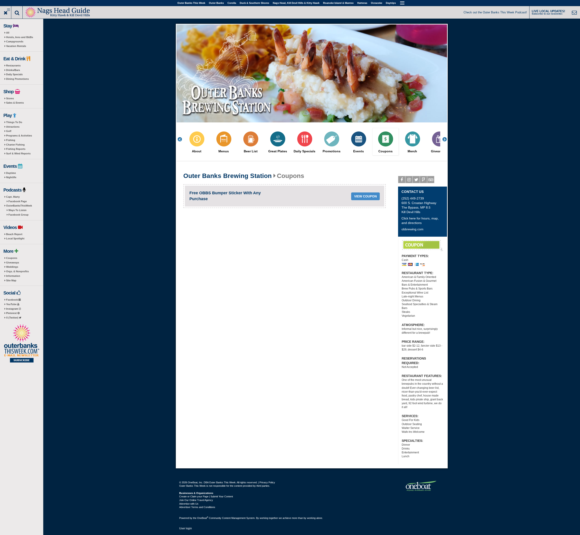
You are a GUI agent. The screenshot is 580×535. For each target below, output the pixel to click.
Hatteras (362, 3)
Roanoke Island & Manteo (338, 3)
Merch (412, 151)
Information (13, 276)
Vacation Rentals (16, 46)
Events (358, 151)
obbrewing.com (412, 229)
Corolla (231, 3)
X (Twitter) (12, 317)
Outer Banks (216, 3)
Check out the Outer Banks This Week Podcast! (495, 12)
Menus (223, 151)
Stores (10, 98)
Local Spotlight (15, 238)
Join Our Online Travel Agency (196, 500)
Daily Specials (14, 74)
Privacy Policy (267, 482)
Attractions (12, 126)
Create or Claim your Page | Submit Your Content (206, 496)
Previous (182, 139)
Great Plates (277, 151)
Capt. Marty (13, 196)
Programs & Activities (19, 135)
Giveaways (12, 262)
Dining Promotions (17, 79)
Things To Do (14, 122)
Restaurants (13, 65)
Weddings (12, 266)
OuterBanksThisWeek (19, 205)
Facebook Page (17, 201)
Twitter (416, 179)
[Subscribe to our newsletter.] (21, 344)
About (196, 151)
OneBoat (202, 518)
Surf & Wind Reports (18, 153)
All (7, 32)
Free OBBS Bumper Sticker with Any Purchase (422, 245)
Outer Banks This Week (191, 3)
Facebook (12, 299)
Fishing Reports (15, 149)
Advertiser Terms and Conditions (197, 507)
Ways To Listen (17, 210)
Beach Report (14, 234)
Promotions (332, 151)
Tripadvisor (430, 179)
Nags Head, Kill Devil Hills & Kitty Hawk (296, 3)
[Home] (57, 12)
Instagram (12, 308)
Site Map (11, 280)
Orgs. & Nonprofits (17, 271)
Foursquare (423, 179)
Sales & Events (15, 102)
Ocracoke (376, 3)
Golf (8, 131)
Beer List (251, 151)
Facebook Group (18, 214)
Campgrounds (14, 41)
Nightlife (11, 177)
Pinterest (11, 313)
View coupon (365, 196)
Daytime (11, 173)
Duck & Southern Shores (254, 3)
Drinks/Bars (13, 70)
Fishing (10, 140)
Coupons (11, 258)
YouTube (11, 304)
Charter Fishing (15, 144)
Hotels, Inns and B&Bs (19, 37)
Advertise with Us (188, 503)
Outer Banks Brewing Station (227, 176)
